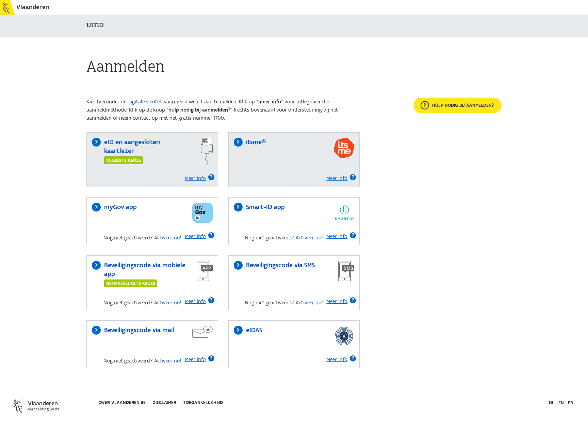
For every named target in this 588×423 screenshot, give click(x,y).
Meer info (195, 178)
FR (570, 403)
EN (561, 403)
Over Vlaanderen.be (122, 403)
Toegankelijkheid (203, 403)
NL (551, 403)
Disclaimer (164, 403)
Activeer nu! (167, 237)
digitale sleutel (144, 101)
